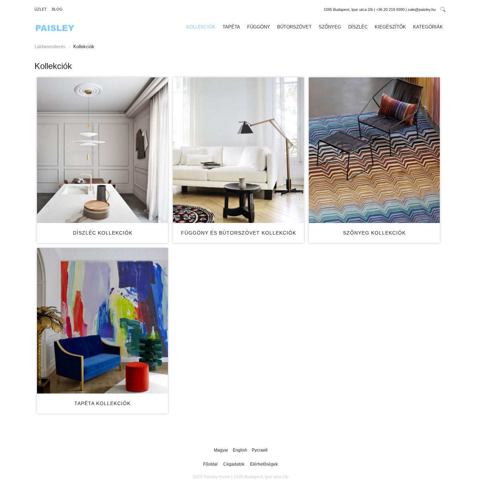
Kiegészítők (390, 27)
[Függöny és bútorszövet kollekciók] (238, 150)
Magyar (221, 450)
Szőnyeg (330, 27)
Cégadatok (233, 464)
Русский (260, 450)
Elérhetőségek (264, 464)
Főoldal (210, 464)
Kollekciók (200, 27)
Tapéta (231, 27)
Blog (57, 9)
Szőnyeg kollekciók (374, 233)
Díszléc (358, 27)
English (240, 450)
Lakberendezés (50, 46)
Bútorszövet (294, 27)
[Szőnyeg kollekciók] (374, 150)
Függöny (258, 27)
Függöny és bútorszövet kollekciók (238, 233)
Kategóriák (428, 27)
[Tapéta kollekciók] (102, 321)
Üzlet (41, 9)
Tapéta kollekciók (102, 403)
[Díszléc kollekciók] (102, 150)
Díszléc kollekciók (102, 233)
